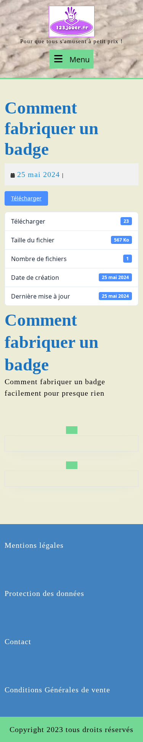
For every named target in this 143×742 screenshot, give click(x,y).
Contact (18, 641)
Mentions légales (34, 545)
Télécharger (26, 198)
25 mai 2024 (38, 174)
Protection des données (44, 593)
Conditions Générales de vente (57, 689)
